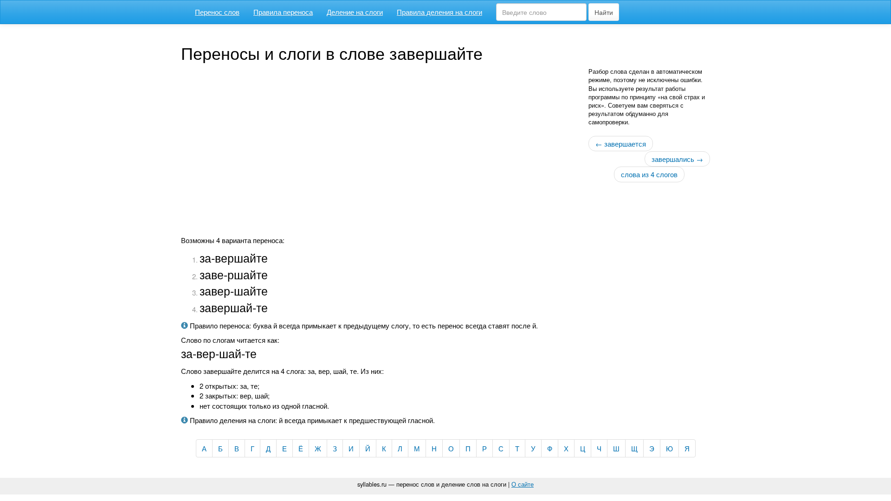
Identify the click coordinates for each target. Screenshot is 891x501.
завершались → (677, 159)
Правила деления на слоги (439, 12)
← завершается (620, 143)
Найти (603, 12)
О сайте (522, 484)
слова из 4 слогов (649, 174)
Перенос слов (217, 12)
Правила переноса (283, 12)
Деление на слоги (355, 12)
